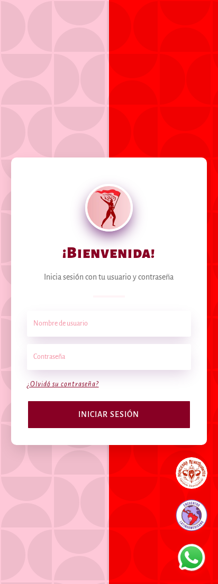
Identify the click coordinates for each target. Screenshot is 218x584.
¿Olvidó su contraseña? (63, 384)
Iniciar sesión (108, 414)
